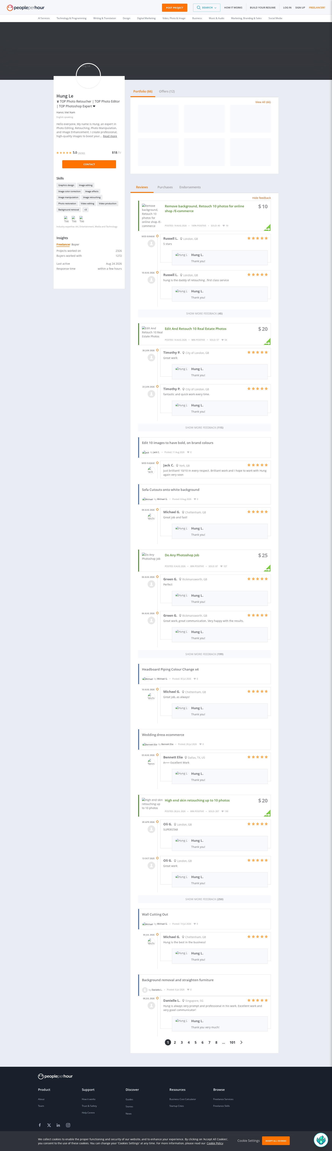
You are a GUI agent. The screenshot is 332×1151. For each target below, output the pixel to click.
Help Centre (88, 1112)
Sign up (300, 7)
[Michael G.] (147, 499)
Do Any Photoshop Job (182, 555)
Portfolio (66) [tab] (142, 91)
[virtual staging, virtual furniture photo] (250, 119)
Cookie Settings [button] (248, 1140)
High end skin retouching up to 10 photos (197, 800)
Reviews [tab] (142, 187)
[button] (206, 8)
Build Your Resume (263, 7)
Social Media (275, 18)
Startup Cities (176, 1106)
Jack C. (156, 452)
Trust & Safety (89, 1106)
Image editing (85, 185)
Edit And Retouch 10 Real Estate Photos (195, 328)
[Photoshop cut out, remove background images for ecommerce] (204, 119)
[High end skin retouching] (158, 119)
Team (41, 1106)
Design (126, 18)
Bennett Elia (167, 744)
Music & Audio (216, 18)
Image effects (91, 191)
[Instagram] (68, 1125)
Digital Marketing (146, 18)
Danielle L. (157, 989)
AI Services (44, 18)
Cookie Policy (215, 1143)
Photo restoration (67, 203)
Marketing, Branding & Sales (246, 18)
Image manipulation (68, 197)
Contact (89, 164)
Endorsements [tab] (190, 187)
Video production (107, 203)
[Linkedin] (58, 1125)
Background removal (68, 209)
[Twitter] (49, 1125)
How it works (233, 7)
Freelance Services (223, 1099)
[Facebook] (40, 1125)
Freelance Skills (221, 1106)
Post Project (174, 7)
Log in (287, 7)
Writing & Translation (104, 18)
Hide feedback (261, 198)
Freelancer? (317, 7)
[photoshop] (204, 152)
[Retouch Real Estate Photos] (158, 152)
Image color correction (69, 191)
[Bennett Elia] (149, 744)
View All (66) (263, 102)
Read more (110, 136)
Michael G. (162, 499)
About (41, 1099)
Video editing (87, 203)
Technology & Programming (71, 18)
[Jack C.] (145, 452)
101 (232, 1042)
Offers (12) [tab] (167, 91)
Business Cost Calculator (182, 1099)
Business (197, 18)
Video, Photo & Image (174, 18)
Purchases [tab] (165, 187)
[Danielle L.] (145, 989)
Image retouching (91, 197)
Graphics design (66, 185)
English (60, 117)
